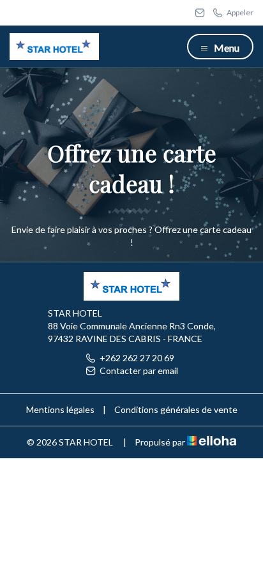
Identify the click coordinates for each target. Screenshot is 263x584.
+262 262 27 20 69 (137, 357)
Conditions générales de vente (175, 409)
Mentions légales (60, 409)
